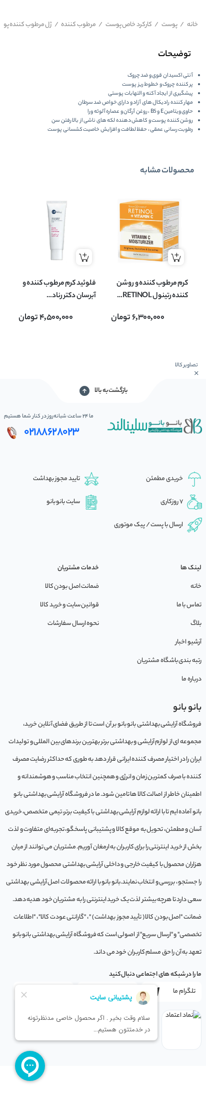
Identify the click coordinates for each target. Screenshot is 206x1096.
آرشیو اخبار (189, 642)
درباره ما (192, 679)
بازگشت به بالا (111, 390)
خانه (189, 25)
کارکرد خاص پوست (125, 25)
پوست (166, 25)
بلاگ (196, 623)
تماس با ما (189, 605)
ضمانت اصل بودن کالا (72, 586)
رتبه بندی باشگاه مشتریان (169, 660)
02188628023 (52, 432)
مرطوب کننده (75, 25)
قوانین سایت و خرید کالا (69, 605)
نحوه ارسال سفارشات (73, 623)
